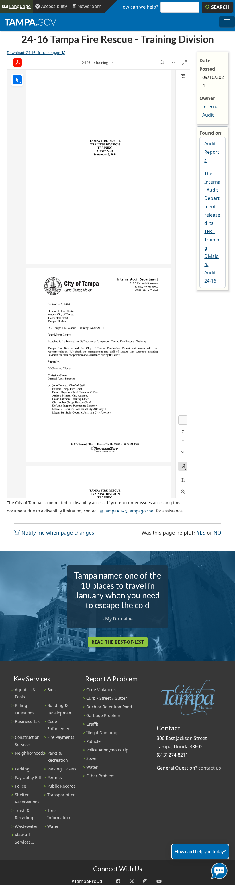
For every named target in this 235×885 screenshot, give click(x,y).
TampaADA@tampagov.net (129, 511)
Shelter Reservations (27, 798)
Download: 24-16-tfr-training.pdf (34, 52)
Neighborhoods (30, 753)
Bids (51, 689)
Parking (22, 769)
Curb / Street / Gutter (106, 698)
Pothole (93, 741)
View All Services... (24, 838)
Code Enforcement (59, 725)
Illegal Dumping (101, 732)
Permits (54, 777)
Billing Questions (24, 709)
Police (20, 786)
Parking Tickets (61, 769)
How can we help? (138, 7)
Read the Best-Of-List (117, 642)
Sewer (92, 758)
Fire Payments (60, 737)
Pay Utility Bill (28, 777)
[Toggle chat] (218, 869)
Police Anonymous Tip (107, 750)
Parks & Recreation (57, 756)
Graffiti (92, 724)
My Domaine (119, 619)
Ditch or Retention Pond (109, 706)
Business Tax (27, 721)
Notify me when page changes (57, 532)
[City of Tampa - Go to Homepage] (30, 21)
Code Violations (101, 689)
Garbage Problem (103, 715)
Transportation (61, 794)
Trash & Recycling (24, 814)
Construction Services (27, 740)
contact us (209, 768)
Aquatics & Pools (25, 693)
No (217, 532)
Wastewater (26, 826)
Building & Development (60, 709)
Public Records (61, 786)
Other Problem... (102, 775)
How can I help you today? (200, 851)
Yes (201, 532)
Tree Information (58, 814)
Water (53, 826)
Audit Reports (211, 151)
